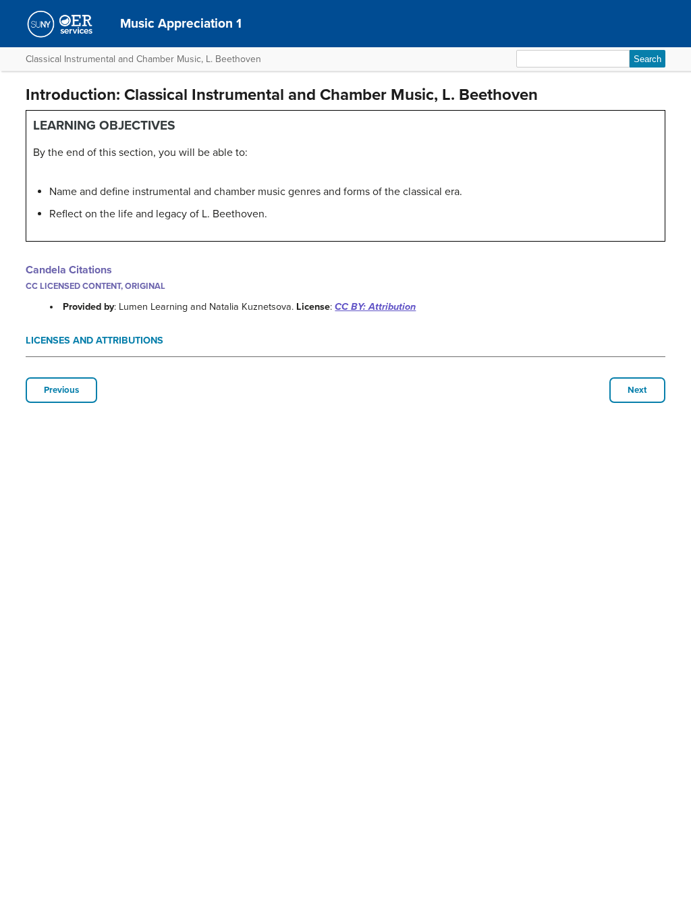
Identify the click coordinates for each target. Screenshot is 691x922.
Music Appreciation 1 (181, 23)
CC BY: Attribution (375, 307)
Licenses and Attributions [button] (94, 340)
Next (637, 390)
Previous (61, 390)
